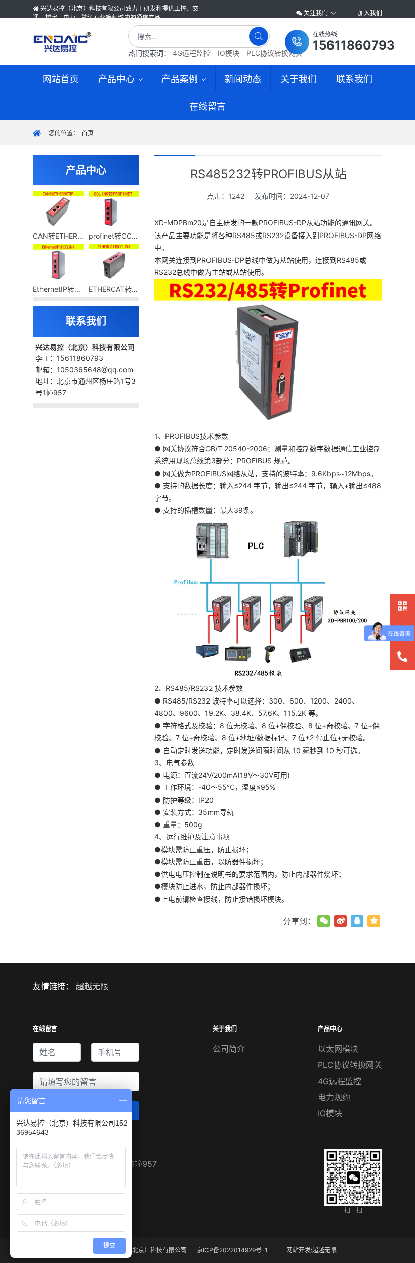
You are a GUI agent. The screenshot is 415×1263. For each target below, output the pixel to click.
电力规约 (334, 1097)
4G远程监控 (192, 53)
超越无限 (92, 986)
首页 (87, 133)
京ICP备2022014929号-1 (232, 1250)
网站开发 (298, 1250)
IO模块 (228, 53)
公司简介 (229, 1049)
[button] (340, 42)
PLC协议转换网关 (274, 53)
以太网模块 (338, 1049)
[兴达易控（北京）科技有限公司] (71, 42)
